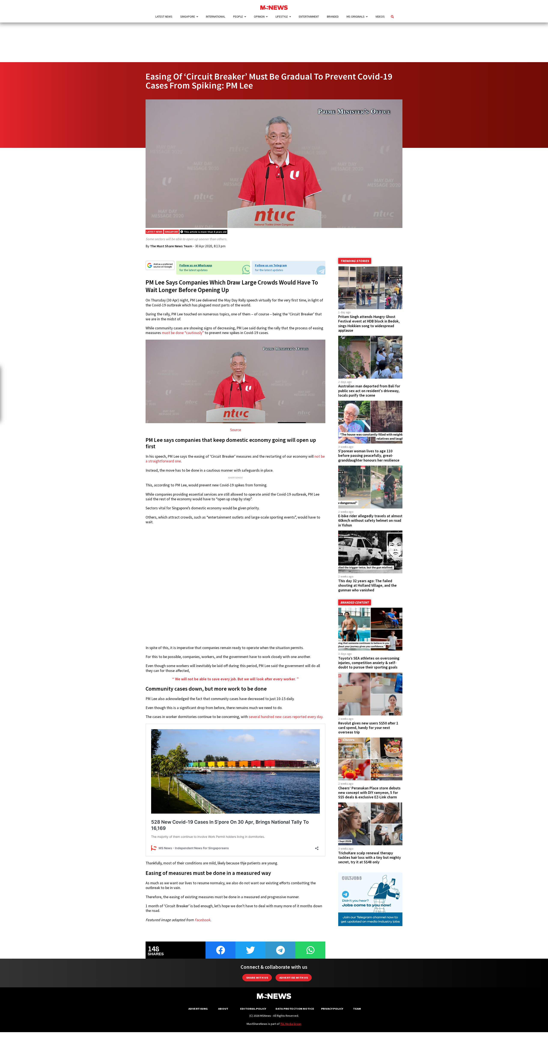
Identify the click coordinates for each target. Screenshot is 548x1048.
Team (357, 1008)
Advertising (198, 1008)
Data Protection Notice (294, 1008)
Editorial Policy (253, 1008)
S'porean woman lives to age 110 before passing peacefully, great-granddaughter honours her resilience (368, 455)
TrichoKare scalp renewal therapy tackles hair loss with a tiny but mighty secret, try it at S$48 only (369, 857)
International (215, 16)
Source (235, 429)
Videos (380, 16)
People (238, 16)
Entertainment (309, 16)
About (223, 1008)
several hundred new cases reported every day (285, 716)
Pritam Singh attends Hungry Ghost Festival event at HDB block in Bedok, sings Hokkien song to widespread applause (369, 323)
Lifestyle (281, 16)
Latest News (163, 16)
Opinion (259, 16)
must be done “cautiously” (183, 332)
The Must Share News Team (171, 246)
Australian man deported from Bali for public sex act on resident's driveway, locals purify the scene (369, 390)
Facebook (202, 920)
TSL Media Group (290, 1024)
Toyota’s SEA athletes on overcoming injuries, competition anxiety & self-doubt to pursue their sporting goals (368, 663)
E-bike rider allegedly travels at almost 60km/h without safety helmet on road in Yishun (370, 520)
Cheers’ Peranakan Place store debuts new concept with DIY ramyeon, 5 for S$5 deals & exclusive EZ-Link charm (369, 792)
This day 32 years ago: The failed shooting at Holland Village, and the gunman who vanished (367, 585)
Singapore (187, 16)
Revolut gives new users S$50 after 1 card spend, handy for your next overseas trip (368, 728)
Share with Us (257, 977)
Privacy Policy (332, 1008)
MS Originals (356, 16)
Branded (333, 16)
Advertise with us (293, 977)
